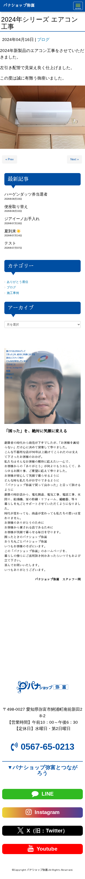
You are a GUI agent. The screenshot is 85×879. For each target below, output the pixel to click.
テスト (10, 243)
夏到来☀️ (12, 231)
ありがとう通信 (17, 282)
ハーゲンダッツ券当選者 (26, 194)
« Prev (9, 159)
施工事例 (13, 293)
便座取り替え (16, 206)
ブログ (43, 39)
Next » (74, 159)
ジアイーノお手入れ (22, 219)
